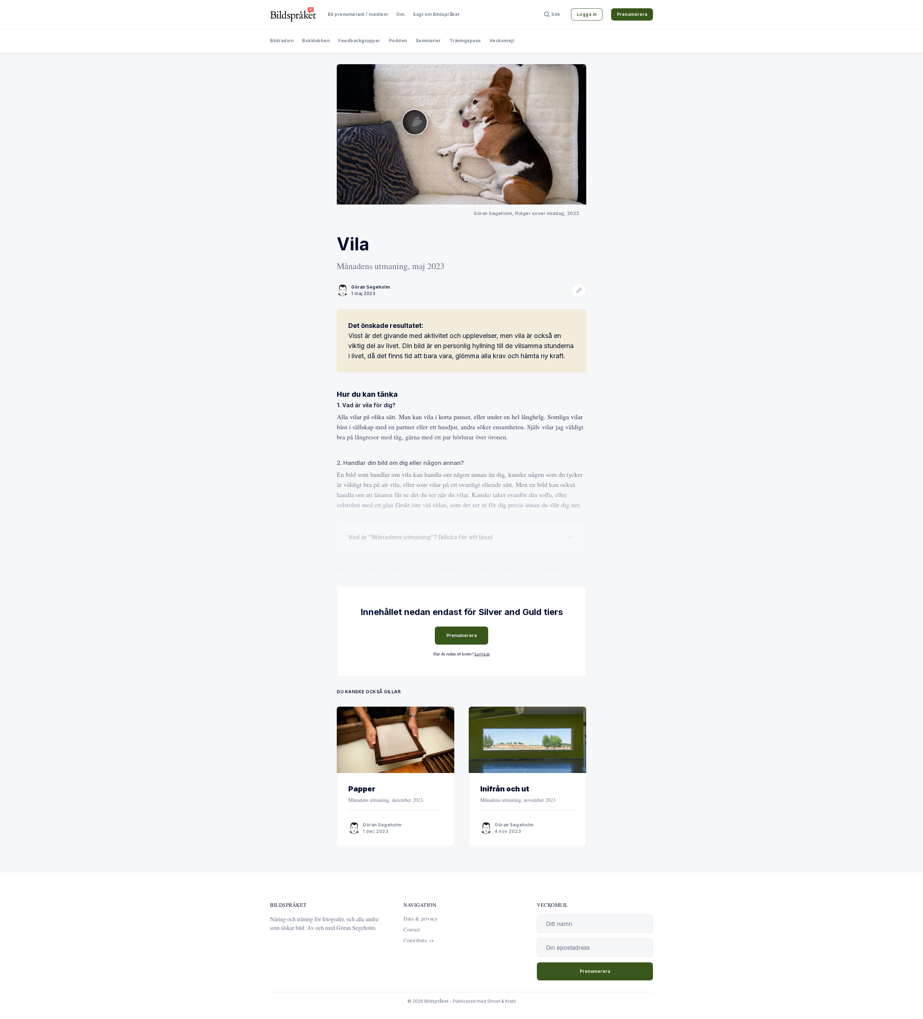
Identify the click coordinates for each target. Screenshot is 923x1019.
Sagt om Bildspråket (436, 14)
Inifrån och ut (504, 789)
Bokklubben (316, 40)
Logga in (587, 14)
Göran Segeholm (370, 287)
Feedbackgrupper (359, 40)
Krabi (510, 1001)
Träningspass (465, 40)
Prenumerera (632, 14)
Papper (361, 789)
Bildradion (281, 40)
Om (400, 14)
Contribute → (418, 940)
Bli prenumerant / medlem (358, 14)
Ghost (493, 1001)
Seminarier (428, 40)
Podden (398, 40)
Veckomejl (502, 40)
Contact (411, 929)
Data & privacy (420, 918)
